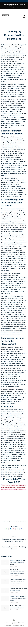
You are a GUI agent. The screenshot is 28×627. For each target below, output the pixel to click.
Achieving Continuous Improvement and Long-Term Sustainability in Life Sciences (17, 571)
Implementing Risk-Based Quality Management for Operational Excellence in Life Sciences (18, 581)
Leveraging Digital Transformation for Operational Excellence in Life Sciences (18, 598)
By (16, 521)
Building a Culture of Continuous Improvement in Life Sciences (17, 606)
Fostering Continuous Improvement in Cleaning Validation (18, 589)
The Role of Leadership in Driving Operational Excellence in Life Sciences (18, 562)
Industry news (5, 15)
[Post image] (5, 562)
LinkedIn (12, 470)
